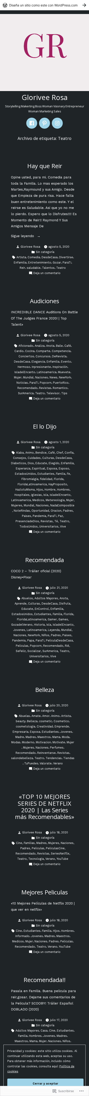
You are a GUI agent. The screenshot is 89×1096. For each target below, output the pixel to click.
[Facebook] (31, 123)
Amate (36, 716)
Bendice (41, 452)
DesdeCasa (50, 257)
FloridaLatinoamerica (32, 484)
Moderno (28, 742)
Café (67, 345)
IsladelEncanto (24, 372)
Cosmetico (61, 721)
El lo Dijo (44, 426)
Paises (26, 516)
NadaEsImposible (62, 505)
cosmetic (45, 721)
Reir (22, 267)
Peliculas (22, 645)
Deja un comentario (46, 273)
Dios (31, 463)
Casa (44, 1030)
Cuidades (34, 458)
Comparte (43, 351)
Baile (59, 345)
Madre (19, 737)
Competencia (61, 351)
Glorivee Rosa (45, 97)
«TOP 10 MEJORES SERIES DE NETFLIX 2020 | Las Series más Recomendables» (44, 806)
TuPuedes (31, 763)
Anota (50, 345)
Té (56, 521)
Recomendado (27, 388)
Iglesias (36, 495)
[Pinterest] (44, 123)
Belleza (44, 689)
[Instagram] (57, 123)
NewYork (65, 377)
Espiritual (38, 468)
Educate (41, 463)
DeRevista (59, 356)
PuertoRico (60, 382)
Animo (29, 452)
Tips (64, 393)
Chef (59, 452)
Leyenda (54, 630)
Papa (30, 640)
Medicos (38, 500)
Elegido (54, 463)
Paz (60, 516)
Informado (22, 936)
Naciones (41, 377)
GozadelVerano (21, 624)
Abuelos (27, 598)
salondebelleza (22, 758)
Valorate (46, 763)
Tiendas (68, 758)
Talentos (48, 267)
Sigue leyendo (23, 236)
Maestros (44, 737)
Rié (67, 645)
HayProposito (57, 484)
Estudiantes (45, 473)
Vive (63, 526)
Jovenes (19, 630)
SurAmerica (26, 393)
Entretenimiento (39, 262)
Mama (56, 737)
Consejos (19, 458)
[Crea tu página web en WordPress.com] (44, 5)
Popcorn (45, 382)
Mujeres (16, 505)
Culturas (48, 458)
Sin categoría (45, 252)
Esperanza (23, 468)
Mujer (17, 377)
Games (63, 619)
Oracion (56, 510)
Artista (21, 257)
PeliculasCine (55, 848)
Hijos (39, 489)
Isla (45, 495)
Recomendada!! (44, 980)
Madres (31, 737)
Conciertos (26, 356)
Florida (58, 479)
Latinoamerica (46, 372)
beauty (20, 721)
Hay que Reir (44, 166)
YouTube (62, 858)
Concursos (43, 356)
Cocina (29, 351)
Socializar (34, 651)
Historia (39, 624)
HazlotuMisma (25, 489)
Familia (60, 473)
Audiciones (44, 301)
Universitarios (48, 526)
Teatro (61, 267)
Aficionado (25, 345)
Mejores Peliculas (44, 892)
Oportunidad (40, 510)
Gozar (57, 262)
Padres (68, 510)
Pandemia (39, 516)
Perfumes (56, 747)
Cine (19, 843)
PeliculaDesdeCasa (59, 640)
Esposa (52, 468)
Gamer (52, 619)
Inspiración (59, 367)
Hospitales (21, 495)
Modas (15, 742)
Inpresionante (41, 367)
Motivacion (43, 742)
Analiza (39, 345)
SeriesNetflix (60, 853)
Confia (69, 452)
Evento (66, 361)
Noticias (22, 382)
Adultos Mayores (46, 598)
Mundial (28, 377)
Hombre (49, 489)
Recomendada (44, 560)
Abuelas (24, 716)
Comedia (34, 257)
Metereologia (55, 500)
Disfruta (64, 603)
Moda (65, 737)
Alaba (20, 452)
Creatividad (45, 726)
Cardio (19, 351)
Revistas (45, 388)
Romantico (60, 388)
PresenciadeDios (27, 521)
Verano (58, 763)
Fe (68, 473)
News (53, 377)
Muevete (64, 372)
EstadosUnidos (25, 473)
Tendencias (54, 758)
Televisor (53, 393)
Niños (45, 635)
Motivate (58, 742)
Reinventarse (46, 753)
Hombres (63, 489)
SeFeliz (21, 651)
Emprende (62, 726)
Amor (46, 716)
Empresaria (20, 731)
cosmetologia (25, 726)
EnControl (42, 608)
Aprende (20, 603)
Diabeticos (18, 463)
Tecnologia (36, 858)
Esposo (64, 468)
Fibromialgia (29, 479)
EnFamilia (20, 262)
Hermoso (24, 367)
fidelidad (46, 479)
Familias (29, 843)
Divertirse (66, 257)
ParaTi (67, 262)
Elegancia (38, 361)
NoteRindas (22, 510)
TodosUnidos (28, 526)
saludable (33, 267)
